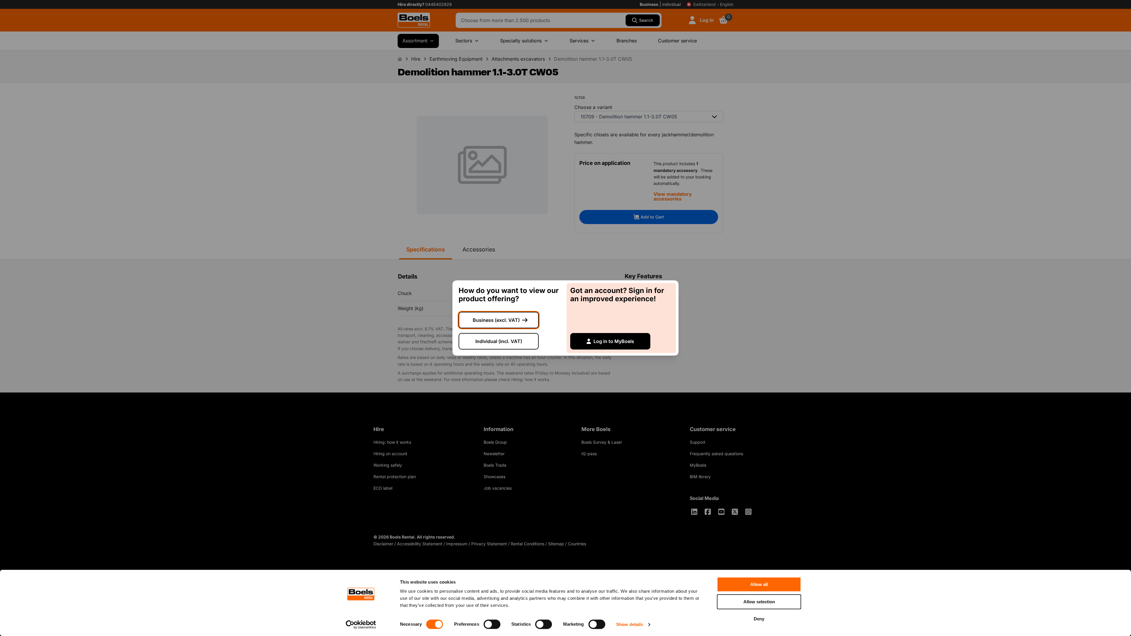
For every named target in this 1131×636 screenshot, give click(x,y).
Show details (629, 624)
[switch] (492, 624)
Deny (759, 618)
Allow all (759, 584)
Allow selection (759, 601)
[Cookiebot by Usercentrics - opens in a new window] (361, 624)
